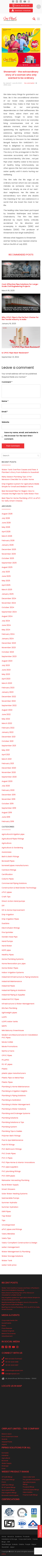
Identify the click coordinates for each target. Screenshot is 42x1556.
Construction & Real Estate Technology (19, 887)
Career (35, 1539)
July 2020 (6, 785)
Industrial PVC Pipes (10, 999)
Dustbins (5, 923)
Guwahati (5, 1547)
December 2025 (9, 549)
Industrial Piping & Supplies (13, 994)
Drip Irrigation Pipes (10, 919)
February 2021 (8, 763)
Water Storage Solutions (12, 1256)
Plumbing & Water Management (16, 1104)
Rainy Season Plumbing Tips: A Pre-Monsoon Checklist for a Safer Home (18, 478)
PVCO (4, 1482)
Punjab (27, 1544)
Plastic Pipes (7, 1082)
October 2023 (8, 652)
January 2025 (8, 594)
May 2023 (6, 674)
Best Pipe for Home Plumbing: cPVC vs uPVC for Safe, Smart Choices (21, 499)
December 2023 (9, 643)
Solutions (18, 1536)
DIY (3, 905)
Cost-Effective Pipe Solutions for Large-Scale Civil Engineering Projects (20, 285)
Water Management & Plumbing (16, 1251)
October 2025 (8, 558)
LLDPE (4, 1017)
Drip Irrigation (8, 914)
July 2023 (6, 665)
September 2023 (9, 656)
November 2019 (8, 799)
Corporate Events (24, 1539)
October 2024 (8, 607)
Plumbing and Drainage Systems (16, 1113)
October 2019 (7, 803)
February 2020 (8, 790)
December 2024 (9, 598)
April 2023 (6, 678)
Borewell (5, 1461)
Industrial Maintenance (12, 981)
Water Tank (7, 1260)
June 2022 (6, 714)
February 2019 (8, 821)
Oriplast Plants (7, 1442)
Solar (3, 1468)
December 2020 (9, 768)
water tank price (9, 1265)
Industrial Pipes (8, 986)
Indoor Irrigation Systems (13, 972)
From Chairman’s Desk (10, 1436)
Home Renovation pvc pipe (14, 963)
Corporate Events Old (9, 1320)
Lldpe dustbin (27, 1492)
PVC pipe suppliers (10, 1167)
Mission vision (7, 1434)
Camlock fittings (9, 870)
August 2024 (7, 616)
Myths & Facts (8, 1051)
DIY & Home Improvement (13, 910)
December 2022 (9, 696)
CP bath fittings (7, 1477)
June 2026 (6, 522)
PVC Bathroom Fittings (12, 1149)
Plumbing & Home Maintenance (15, 1086)
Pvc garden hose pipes (31, 1480)
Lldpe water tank (29, 1477)
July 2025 (6, 571)
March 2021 (7, 759)
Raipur (34, 1544)
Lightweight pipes (9, 1012)
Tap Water (6, 1216)
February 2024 (8, 634)
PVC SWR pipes (8, 1176)
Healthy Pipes (8, 954)
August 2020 (7, 781)
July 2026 (6, 518)
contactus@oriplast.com (14, 1370)
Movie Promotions (9, 1046)
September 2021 (9, 745)
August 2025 (7, 567)
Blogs (4, 1542)
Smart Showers (8, 1189)
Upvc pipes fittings (8, 1490)
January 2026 (8, 545)
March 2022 (7, 723)
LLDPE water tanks (10, 1021)
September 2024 (9, 612)
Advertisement (7, 1336)
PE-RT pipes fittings (8, 1487)
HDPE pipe (6, 950)
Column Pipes (8, 879)
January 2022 (7, 732)
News (4, 1326)
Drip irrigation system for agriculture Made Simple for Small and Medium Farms (20, 485)
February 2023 (8, 687)
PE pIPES (5, 1060)
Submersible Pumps (10, 1198)
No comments (29, 83)
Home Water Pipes (10, 968)
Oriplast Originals (8, 1331)
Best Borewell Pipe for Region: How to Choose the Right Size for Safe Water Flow (20, 492)
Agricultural (6, 1458)
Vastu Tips (6, 1238)
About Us (10, 1536)
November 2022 (9, 701)
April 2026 (6, 531)
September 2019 (9, 808)
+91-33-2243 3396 (11, 1362)
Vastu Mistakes (8, 1233)
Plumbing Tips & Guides (12, 1131)
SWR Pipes (6, 1211)
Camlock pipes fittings (31, 1490)
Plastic (5, 1069)
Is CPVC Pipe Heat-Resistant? (15, 352)
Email (5, 411)
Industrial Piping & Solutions (14, 990)
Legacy (4, 1444)
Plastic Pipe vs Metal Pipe (13, 1077)
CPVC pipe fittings (8, 1480)
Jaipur (12, 1547)
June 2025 (6, 576)
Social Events (6, 1323)
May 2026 (6, 527)
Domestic (5, 1453)
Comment (7, 382)
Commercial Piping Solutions (14, 883)
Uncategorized (8, 1225)
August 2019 (7, 812)
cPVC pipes (7, 892)
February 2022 (8, 727)
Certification (7, 874)
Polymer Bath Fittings (11, 1135)
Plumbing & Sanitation (11, 1100)
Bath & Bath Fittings (10, 856)
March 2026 (7, 536)
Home (4, 1536)
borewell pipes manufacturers (15, 865)
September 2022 (9, 705)
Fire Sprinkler (7, 932)
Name (5, 401)
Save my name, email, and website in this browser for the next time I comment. (21, 435)
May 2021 (6, 750)
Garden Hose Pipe (9, 937)
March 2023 (7, 683)
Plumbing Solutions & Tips (13, 1122)
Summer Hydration (10, 1207)
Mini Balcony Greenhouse (13, 1030)
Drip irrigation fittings (9, 1493)
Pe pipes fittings (28, 1487)
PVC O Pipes (7, 1158)
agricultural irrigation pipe (13, 834)
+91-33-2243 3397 (11, 1365)
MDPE (4, 1026)
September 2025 (9, 563)
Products (26, 1536)
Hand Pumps (7, 941)
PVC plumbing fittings (11, 1171)
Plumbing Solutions (10, 1118)
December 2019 (8, 794)
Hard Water (7, 945)
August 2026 (7, 513)
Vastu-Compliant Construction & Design (19, 1242)
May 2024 (6, 629)
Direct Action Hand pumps (13, 901)
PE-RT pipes (7, 1064)
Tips (3, 1220)
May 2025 (6, 580)
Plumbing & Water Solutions (14, 1109)
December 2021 (8, 736)
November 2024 (9, 603)
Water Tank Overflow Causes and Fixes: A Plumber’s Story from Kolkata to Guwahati (20, 471)
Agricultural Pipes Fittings (13, 838)
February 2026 (8, 540)
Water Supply (6, 1463)
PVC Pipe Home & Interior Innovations (18, 1162)
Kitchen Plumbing (9, 1008)
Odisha (21, 1544)
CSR (8, 1542)
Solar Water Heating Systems (14, 1193)
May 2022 (6, 719)
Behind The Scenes (9, 1333)
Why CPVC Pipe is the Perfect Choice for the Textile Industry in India (20, 318)
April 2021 (6, 754)
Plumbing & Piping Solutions (14, 1095)
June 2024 (6, 625)
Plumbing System (9, 1126)
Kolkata (15, 1544)
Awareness (6, 852)
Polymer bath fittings (30, 1495)
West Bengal (6, 1544)
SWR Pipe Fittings (8, 1485)
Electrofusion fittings (11, 928)
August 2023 (7, 661)
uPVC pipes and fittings (12, 1229)
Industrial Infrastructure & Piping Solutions (20, 977)
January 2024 (8, 638)
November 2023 (9, 647)
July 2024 (6, 620)
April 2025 (6, 585)
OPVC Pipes (7, 1055)
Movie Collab (7, 1042)
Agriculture (6, 843)
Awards (4, 1439)
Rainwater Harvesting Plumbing (15, 1180)
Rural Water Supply (10, 1184)
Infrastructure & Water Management (18, 1003)
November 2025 (9, 554)
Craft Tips (6, 896)
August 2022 (7, 710)
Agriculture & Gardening (12, 847)
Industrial (5, 1455)
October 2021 (7, 741)
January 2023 (7, 692)
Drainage (5, 1466)
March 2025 (7, 589)
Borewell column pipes (10, 1495)
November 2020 (9, 772)
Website (5, 422)
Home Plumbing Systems (13, 959)
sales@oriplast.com (12, 1374)
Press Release (7, 1328)
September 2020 (9, 777)
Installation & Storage (9, 1539)
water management (11, 1247)
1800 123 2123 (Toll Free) (13, 1359)
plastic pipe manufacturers (14, 1073)
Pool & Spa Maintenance (12, 1140)
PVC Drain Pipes (9, 1153)
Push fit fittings (8, 1144)
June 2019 (6, 817)
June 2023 (6, 670)
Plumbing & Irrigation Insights (14, 1091)
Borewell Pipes (8, 861)
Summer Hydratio (9, 1202)
